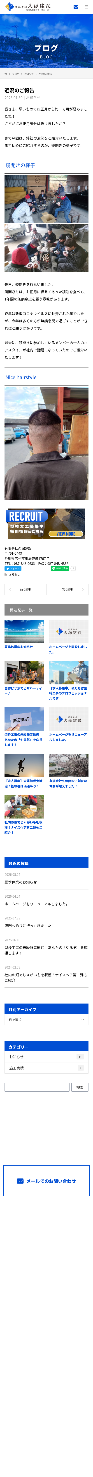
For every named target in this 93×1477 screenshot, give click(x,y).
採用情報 (46, 1251)
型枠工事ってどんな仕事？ (46, 1237)
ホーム (46, 1210)
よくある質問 (46, 1317)
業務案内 (46, 1224)
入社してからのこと (46, 1291)
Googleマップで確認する (46, 1403)
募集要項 (46, 1304)
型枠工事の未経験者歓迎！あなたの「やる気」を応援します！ (23, 739)
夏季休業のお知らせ (19, 646)
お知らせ (33, 97)
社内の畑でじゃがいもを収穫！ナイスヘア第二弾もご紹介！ (23, 827)
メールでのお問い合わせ (50, 1181)
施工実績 (45, 1068)
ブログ (46, 1357)
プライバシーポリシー (46, 1452)
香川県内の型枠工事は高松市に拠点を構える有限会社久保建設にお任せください (47, 1445)
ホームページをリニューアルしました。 (37, 903)
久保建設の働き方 (46, 1264)
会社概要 (46, 1344)
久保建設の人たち (46, 1277)
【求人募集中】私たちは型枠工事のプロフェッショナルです (68, 693)
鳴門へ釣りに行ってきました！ (30, 925)
